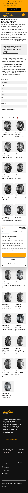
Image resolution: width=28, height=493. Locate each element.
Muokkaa (13, 259)
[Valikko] (23, 14)
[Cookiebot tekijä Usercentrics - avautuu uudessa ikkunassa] (20, 228)
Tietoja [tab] (23, 231)
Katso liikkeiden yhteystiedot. (10, 52)
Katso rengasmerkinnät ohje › (9, 109)
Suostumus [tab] (5, 231)
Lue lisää (13, 9)
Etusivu (3, 19)
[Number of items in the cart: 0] (19, 15)
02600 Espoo (6, 452)
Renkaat (8, 19)
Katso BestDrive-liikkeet (11, 439)
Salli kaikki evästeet (14, 255)
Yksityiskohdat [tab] (14, 231)
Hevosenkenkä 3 (7, 451)
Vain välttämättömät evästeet (14, 263)
